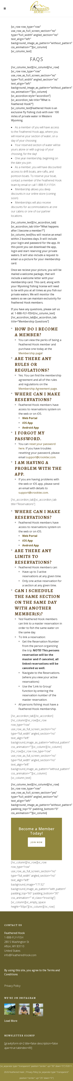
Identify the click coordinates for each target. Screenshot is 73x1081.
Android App (30, 427)
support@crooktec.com (41, 457)
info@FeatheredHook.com (20, 955)
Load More (10, 1020)
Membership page (30, 353)
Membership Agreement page (38, 389)
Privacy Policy (12, 986)
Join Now (36, 842)
